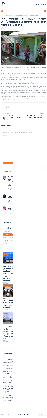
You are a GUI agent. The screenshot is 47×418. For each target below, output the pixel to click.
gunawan (4, 282)
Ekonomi (6, 253)
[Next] (9, 344)
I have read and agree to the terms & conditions (8, 242)
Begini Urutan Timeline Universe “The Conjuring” (10, 198)
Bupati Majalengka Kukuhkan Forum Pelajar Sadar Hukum (35, 116)
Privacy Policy (9, 238)
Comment (5, 135)
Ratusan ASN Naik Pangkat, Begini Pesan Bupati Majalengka (12, 117)
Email (4, 150)
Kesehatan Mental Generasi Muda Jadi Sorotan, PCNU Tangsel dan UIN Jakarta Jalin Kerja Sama (8, 389)
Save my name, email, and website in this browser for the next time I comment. (21, 160)
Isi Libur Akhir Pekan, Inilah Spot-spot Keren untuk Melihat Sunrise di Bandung (10, 182)
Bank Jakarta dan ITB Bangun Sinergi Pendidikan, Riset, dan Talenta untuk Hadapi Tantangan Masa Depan (8, 273)
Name (4, 145)
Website (4, 155)
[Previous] (7, 344)
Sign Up (7, 234)
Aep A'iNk (4, 309)
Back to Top (43, 414)
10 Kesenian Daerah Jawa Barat (10, 209)
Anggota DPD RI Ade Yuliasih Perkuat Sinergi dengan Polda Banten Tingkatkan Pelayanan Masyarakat (8, 399)
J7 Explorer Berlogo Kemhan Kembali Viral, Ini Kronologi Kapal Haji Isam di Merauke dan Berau (8, 332)
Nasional (6, 313)
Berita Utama (7, 286)
